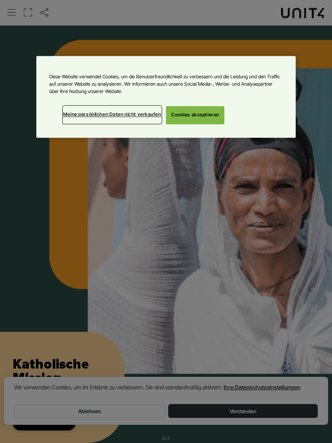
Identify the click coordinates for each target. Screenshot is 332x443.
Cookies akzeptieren (195, 115)
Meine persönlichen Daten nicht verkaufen (112, 114)
